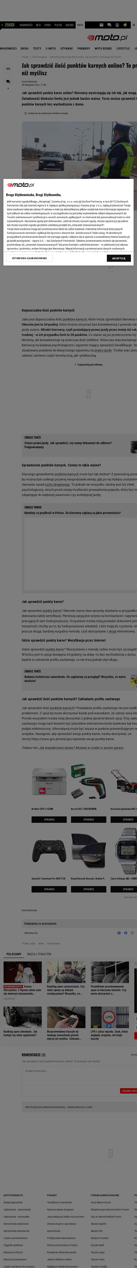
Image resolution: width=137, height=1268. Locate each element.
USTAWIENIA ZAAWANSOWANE (29, 258)
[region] (68, 222)
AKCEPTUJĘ (119, 258)
